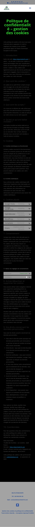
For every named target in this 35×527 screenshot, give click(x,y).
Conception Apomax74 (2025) (25, 513)
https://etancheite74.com (20, 59)
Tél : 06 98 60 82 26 (17, 496)
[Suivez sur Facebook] (17, 505)
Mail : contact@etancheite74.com (17, 500)
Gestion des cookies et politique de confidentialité (17, 511)
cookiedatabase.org (12, 457)
